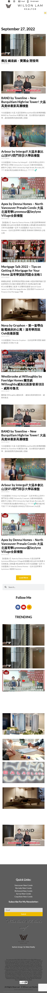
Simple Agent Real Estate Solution (23, 989)
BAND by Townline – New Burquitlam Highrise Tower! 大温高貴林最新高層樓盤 (23, 102)
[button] (45, 12)
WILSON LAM (30, 5)
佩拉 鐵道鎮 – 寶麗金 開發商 (20, 60)
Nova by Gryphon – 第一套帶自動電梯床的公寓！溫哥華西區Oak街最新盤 (22, 329)
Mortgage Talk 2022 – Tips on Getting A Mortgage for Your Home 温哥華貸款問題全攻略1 (21, 270)
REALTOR (30, 9)
